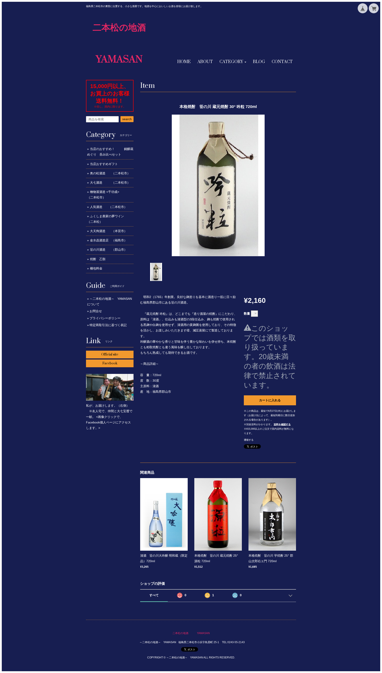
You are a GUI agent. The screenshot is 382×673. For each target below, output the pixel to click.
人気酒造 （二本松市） (108, 207)
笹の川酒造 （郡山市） (108, 249)
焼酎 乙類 (97, 259)
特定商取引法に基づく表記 (108, 325)
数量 (247, 313)
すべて (154, 595)
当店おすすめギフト (104, 164)
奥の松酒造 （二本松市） (110, 173)
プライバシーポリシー (105, 318)
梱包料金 (96, 268)
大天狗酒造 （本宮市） (108, 231)
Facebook (109, 363)
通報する (249, 439)
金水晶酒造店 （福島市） (108, 240)
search (127, 119)
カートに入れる (270, 400)
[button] (233, 61)
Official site (109, 354)
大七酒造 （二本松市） (110, 182)
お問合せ (96, 311)
